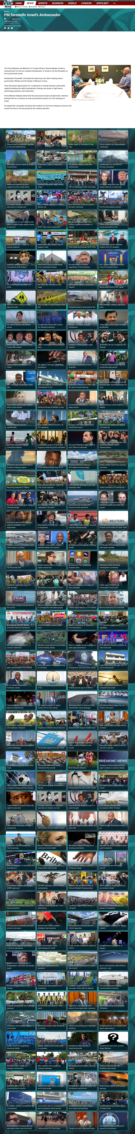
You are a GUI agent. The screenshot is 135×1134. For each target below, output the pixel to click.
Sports (42, 3)
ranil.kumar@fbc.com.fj (11, 23)
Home (18, 3)
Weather (33, 7)
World (72, 3)
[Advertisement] (67, 47)
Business (57, 3)
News (30, 3)
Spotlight (102, 3)
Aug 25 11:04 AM (21, 7)
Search (42, 7)
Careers (86, 3)
